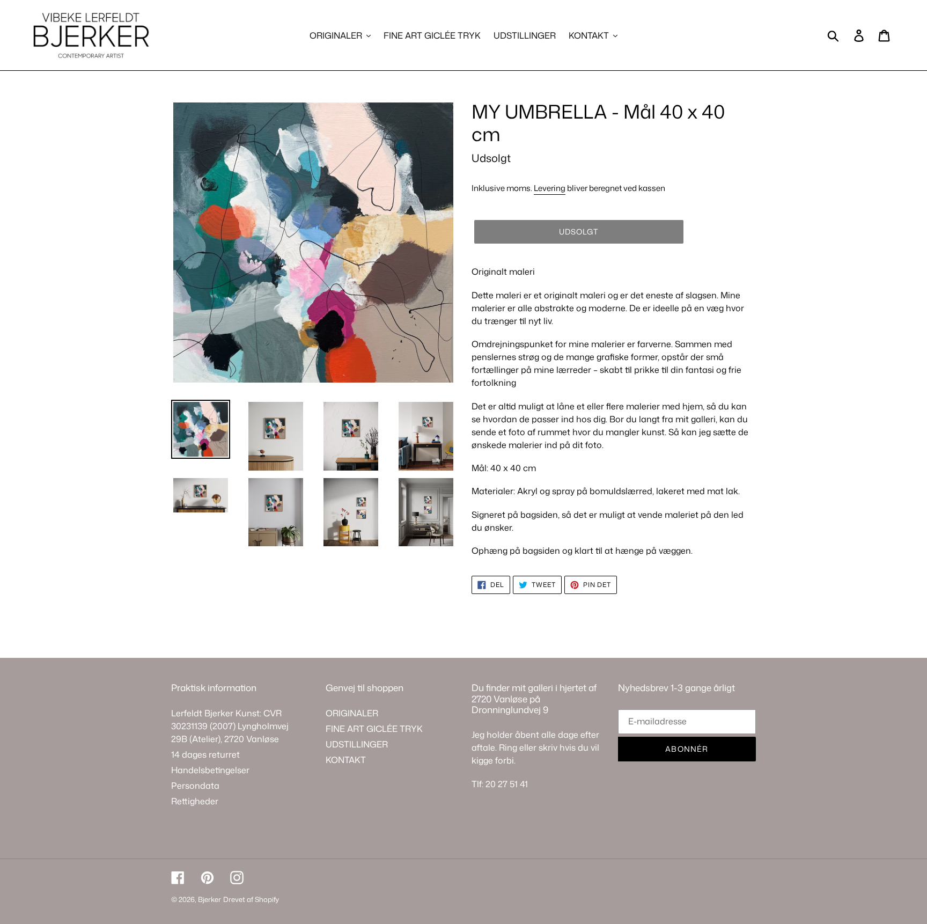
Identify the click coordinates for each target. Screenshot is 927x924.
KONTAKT (346, 760)
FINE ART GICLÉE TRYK (374, 729)
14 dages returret (205, 754)
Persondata (195, 785)
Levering (549, 188)
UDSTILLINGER (357, 744)
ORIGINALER (352, 713)
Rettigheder (194, 801)
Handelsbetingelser (210, 770)
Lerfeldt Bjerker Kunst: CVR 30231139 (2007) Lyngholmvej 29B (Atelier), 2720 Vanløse (230, 726)
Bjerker (209, 899)
